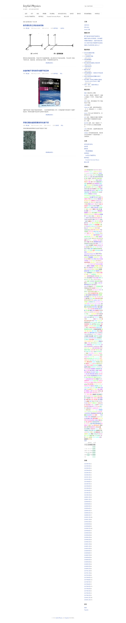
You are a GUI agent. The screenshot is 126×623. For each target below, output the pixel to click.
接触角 (94, 394)
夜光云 (96, 353)
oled (89, 260)
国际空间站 (87, 305)
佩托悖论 (93, 427)
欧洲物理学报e (94, 293)
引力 (92, 199)
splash (95, 351)
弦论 (97, 180)
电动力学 (93, 236)
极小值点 (94, 331)
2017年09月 (87, 577)
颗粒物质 (95, 391)
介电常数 (98, 367)
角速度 (91, 315)
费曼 (92, 207)
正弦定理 (99, 411)
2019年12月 (87, 517)
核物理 (86, 439)
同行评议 (94, 307)
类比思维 (99, 396)
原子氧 (94, 324)
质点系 (96, 221)
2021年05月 (87, 488)
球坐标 (86, 355)
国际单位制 (87, 236)
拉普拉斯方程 (89, 379)
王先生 (86, 133)
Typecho (86, 610)
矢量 (85, 170)
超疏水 (93, 190)
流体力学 (99, 218)
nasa (98, 406)
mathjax (95, 240)
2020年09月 (87, 501)
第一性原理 (87, 398)
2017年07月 (87, 582)
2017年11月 (87, 573)
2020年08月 (87, 504)
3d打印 (87, 423)
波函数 (100, 269)
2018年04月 (87, 562)
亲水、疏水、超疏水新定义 (91, 84)
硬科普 (79, 13)
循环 (90, 314)
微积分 (97, 428)
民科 (88, 432)
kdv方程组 (87, 428)
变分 (93, 221)
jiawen (85, 113)
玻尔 (88, 233)
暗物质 (100, 410)
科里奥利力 (90, 334)
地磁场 (99, 305)
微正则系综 (91, 291)
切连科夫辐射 (87, 238)
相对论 (89, 207)
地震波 (99, 391)
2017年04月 (87, 588)
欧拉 (85, 266)
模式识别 (92, 303)
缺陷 (96, 291)
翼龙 (91, 247)
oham (101, 235)
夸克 (89, 200)
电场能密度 (94, 375)
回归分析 (88, 410)
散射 (101, 355)
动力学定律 (96, 312)
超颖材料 (86, 380)
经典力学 (86, 312)
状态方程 (95, 380)
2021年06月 (87, 486)
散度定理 (97, 358)
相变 (97, 190)
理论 (97, 319)
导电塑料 (90, 257)
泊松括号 (88, 226)
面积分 (87, 363)
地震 (94, 235)
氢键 (87, 353)
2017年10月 (87, 575)
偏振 (87, 209)
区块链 (90, 406)
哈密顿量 (97, 224)
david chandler (94, 322)
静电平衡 (93, 230)
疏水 (91, 394)
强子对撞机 (98, 303)
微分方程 (98, 202)
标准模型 (94, 194)
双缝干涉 (97, 219)
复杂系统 (88, 404)
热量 (87, 274)
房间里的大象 (97, 242)
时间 (94, 379)
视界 (96, 415)
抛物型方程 (99, 430)
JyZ (85, 117)
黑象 (88, 242)
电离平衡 (90, 231)
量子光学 (86, 435)
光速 (99, 415)
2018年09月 (87, 550)
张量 (101, 432)
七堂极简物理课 (97, 329)
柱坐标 (90, 355)
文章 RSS (86, 25)
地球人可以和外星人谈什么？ (92, 45)
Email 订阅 (87, 29)
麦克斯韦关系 (97, 384)
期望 (97, 278)
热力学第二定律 (94, 370)
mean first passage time (89, 254)
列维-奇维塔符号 (88, 341)
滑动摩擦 (89, 278)
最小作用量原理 (96, 223)
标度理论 (97, 183)
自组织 (97, 404)
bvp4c (88, 175)
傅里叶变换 (89, 218)
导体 (89, 199)
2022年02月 (87, 475)
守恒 (87, 216)
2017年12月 (87, 571)
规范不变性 (87, 350)
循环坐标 (92, 332)
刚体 (89, 204)
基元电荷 (97, 360)
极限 (91, 317)
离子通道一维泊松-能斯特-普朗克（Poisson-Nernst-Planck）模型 (93, 80)
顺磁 (93, 298)
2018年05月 (87, 559)
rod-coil (86, 286)
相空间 (86, 194)
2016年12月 (87, 597)
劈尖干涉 (100, 418)
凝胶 (85, 240)
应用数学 (86, 339)
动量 (96, 387)
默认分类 (66, 16)
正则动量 (93, 350)
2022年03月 (87, 472)
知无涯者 (88, 187)
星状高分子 (95, 192)
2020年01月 (87, 515)
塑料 (92, 248)
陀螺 (85, 411)
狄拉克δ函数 (99, 264)
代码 (98, 240)
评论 (61, 73)
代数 (98, 307)
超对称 (100, 374)
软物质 (100, 295)
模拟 (89, 293)
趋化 (96, 283)
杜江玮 (86, 123)
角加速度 (95, 315)
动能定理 (96, 434)
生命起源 (93, 416)
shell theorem (95, 290)
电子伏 (94, 363)
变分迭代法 (100, 238)
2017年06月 (87, 584)
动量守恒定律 (94, 187)
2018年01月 (87, 568)
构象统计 (90, 286)
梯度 (88, 176)
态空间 (91, 312)
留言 (38, 13)
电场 (85, 175)
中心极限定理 (94, 408)
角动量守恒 (93, 197)
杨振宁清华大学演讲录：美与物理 (93, 38)
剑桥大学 (88, 351)
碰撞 (97, 236)
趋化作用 (97, 281)
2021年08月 (87, 481)
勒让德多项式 (98, 178)
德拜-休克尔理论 (96, 344)
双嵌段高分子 (90, 252)
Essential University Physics (54, 16)
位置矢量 (86, 315)
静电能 (95, 199)
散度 (90, 188)
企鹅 (85, 303)
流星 (87, 437)
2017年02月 (87, 593)
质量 (93, 219)
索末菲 (98, 235)
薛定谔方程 (92, 271)
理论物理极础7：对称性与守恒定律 (93, 73)
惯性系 (86, 420)
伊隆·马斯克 (94, 398)
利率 (97, 314)
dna (95, 296)
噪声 (90, 401)
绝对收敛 (97, 250)
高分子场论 (99, 247)
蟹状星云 (93, 262)
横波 (99, 420)
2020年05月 (87, 506)
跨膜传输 (90, 205)
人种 (91, 391)
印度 (98, 228)
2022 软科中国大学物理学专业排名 (93, 43)
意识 (89, 367)
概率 (100, 278)
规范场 (97, 350)
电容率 (97, 271)
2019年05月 (87, 533)
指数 (101, 307)
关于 (32, 13)
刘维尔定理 (94, 226)
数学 (99, 190)
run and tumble (90, 283)
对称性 (100, 173)
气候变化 (89, 411)
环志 (88, 303)
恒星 (93, 437)
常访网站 (52, 13)
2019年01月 (87, 542)
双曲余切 (91, 267)
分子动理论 (98, 435)
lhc (102, 303)
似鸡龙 (87, 247)
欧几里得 (90, 264)
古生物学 (91, 245)
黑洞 (99, 387)
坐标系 (101, 314)
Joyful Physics (32, 6)
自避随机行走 (91, 302)
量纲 (85, 427)
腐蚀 (90, 324)
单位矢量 (98, 427)
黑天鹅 (91, 242)
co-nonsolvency (96, 355)
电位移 (94, 272)
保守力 (89, 240)
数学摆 (87, 298)
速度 (95, 216)
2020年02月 (87, 513)
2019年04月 (87, 535)
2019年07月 (87, 528)
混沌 (90, 216)
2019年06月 (87, 530)
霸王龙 (94, 247)
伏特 (91, 363)
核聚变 (86, 434)
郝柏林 (96, 386)
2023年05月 (87, 466)
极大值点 (89, 331)
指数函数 (91, 353)
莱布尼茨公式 (96, 392)
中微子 (96, 410)
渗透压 (100, 180)
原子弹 (89, 427)
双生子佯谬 (90, 365)
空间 (96, 228)
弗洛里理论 (94, 211)
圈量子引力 (99, 379)
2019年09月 (87, 524)
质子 (85, 375)
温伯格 (91, 173)
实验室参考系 (95, 422)
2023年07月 (87, 464)
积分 (97, 185)
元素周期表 (87, 413)
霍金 (101, 233)
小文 (85, 129)
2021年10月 (87, 479)
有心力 (86, 228)
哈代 (97, 197)
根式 (91, 310)
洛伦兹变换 (91, 420)
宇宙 (101, 230)
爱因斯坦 (86, 171)
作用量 (90, 223)
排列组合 (99, 212)
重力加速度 (92, 288)
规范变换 (97, 348)
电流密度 (89, 415)
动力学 (90, 219)
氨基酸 (88, 418)
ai (84, 432)
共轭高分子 (96, 257)
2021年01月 (87, 495)
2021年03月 (87, 493)
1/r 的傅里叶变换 (88, 56)
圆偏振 (93, 266)
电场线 (98, 362)
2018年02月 (87, 566)
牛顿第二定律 (91, 178)
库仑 (93, 360)
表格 (96, 243)
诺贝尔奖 (95, 365)
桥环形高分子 (87, 284)
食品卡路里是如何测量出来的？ (92, 76)
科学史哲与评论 (62, 13)
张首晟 (86, 406)
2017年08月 (87, 579)
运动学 (100, 315)
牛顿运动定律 (92, 327)
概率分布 (90, 300)
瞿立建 (27, 28)
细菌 (87, 211)
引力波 (94, 185)
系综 (100, 428)
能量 (100, 221)
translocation (98, 252)
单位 (87, 327)
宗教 (98, 398)
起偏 (100, 266)
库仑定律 (89, 185)
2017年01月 (87, 595)
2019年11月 (87, 519)
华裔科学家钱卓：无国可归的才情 (93, 40)
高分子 (96, 204)
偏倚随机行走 (90, 183)
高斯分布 (96, 214)
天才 (94, 264)
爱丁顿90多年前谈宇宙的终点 (92, 36)
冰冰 (85, 101)
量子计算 (94, 406)
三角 (92, 216)
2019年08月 (87, 526)
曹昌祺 (100, 434)
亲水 (88, 394)
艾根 (91, 418)
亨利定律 (99, 320)
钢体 (89, 416)
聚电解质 (99, 226)
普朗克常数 (99, 327)
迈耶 (100, 437)
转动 (93, 415)
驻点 (92, 351)
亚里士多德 (96, 326)
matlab (87, 173)
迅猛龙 (95, 245)
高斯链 (86, 219)
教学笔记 (41, 16)
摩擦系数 (97, 276)
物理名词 (95, 248)
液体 (99, 322)
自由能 (100, 192)
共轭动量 (90, 336)
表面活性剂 (87, 322)
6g (92, 425)
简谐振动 (98, 286)
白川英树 (88, 259)
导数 (89, 182)
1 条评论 (62, 28)
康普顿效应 (97, 425)
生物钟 (101, 404)
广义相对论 (87, 235)
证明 (85, 207)
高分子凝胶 (96, 205)
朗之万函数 (95, 269)
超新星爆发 (87, 262)
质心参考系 (89, 422)
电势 (98, 188)
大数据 (99, 403)
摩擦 (101, 326)
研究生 (96, 374)
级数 (93, 250)
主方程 (87, 370)
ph (84, 353)
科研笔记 (97, 13)
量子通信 (92, 233)
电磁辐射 (98, 324)
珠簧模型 (86, 324)
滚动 (94, 430)
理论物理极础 (87, 13)
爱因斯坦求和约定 (89, 214)
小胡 (85, 105)
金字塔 (91, 380)
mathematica (87, 230)
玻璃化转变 (95, 295)
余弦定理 (94, 411)
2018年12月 (87, 544)
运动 (88, 317)
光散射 (100, 353)
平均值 (94, 278)
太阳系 (90, 437)
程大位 (89, 372)
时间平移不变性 (92, 338)
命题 (93, 260)
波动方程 (86, 271)
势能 (99, 187)
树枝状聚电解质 (96, 423)
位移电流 (93, 274)
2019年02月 (87, 539)
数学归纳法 (94, 343)
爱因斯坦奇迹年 (88, 329)
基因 (92, 235)
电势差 (97, 230)
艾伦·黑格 (93, 259)
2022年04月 (87, 470)
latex (91, 175)
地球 (95, 286)
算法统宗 (93, 372)
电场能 (89, 375)
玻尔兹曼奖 (89, 295)
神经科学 (93, 367)
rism (102, 322)
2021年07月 (87, 484)
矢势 (93, 348)
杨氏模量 (95, 418)
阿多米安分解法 (97, 170)
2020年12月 (87, 497)
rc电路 (87, 401)
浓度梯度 (92, 281)
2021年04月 (87, 490)
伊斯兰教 (88, 399)
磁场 (90, 348)
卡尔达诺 (97, 356)
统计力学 (91, 296)
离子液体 (93, 180)
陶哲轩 (86, 182)
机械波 (96, 420)
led (91, 260)
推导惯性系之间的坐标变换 (33, 25)
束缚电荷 (89, 272)
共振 (92, 404)
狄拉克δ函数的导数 (89, 53)
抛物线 (97, 310)
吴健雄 (95, 396)
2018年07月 (87, 555)
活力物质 (86, 296)
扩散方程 (96, 317)
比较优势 (96, 207)
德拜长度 (86, 348)
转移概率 (93, 368)
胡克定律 (89, 269)
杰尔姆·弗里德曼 (90, 374)
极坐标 (98, 216)
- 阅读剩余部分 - (49, 63)
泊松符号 (95, 341)
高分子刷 (95, 175)
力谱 (87, 267)
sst (86, 176)
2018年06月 (87, 557)
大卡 (90, 274)
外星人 (91, 432)
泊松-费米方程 (92, 202)
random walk (96, 300)
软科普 (72, 13)
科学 (101, 205)
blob (85, 365)
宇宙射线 (97, 233)
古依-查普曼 (94, 399)
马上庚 (87, 250)
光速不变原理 (99, 262)
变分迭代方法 (89, 396)
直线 (93, 310)
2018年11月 (87, 546)
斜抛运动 (98, 200)
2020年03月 (87, 510)
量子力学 (93, 182)
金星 (89, 434)
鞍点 (98, 331)
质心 (92, 279)
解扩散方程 (87, 69)
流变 (85, 387)
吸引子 (90, 403)
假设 (94, 319)
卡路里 (98, 272)
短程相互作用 (99, 302)
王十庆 (100, 386)
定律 (91, 250)
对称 (100, 341)
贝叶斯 (86, 264)
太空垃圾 (90, 326)
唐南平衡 (89, 344)
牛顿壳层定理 (87, 66)
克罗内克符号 (98, 339)
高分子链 (96, 267)
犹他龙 (99, 245)
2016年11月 (87, 600)
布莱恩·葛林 (89, 392)
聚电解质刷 (90, 170)
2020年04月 (87, 508)
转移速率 (98, 368)
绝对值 (96, 308)
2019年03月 (87, 537)
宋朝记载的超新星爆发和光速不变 (36, 122)
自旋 (100, 204)
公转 (88, 387)
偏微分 (90, 221)
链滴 (90, 211)
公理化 (89, 343)
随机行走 (95, 173)
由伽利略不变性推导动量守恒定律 (36, 70)
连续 (85, 317)
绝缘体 (94, 362)
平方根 (87, 310)
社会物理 (89, 389)
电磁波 (100, 236)
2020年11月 (87, 499)
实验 (100, 319)
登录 (85, 607)
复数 (93, 209)
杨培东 (92, 386)
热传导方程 (90, 319)
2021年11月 (87, 477)
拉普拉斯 (93, 314)
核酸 (101, 416)
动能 (88, 332)
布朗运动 (97, 432)
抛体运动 (94, 238)
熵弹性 (97, 288)
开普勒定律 (91, 228)
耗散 (89, 279)
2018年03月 (87, 564)
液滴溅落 (99, 351)
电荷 (90, 360)
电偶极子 (94, 188)
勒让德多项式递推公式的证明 (92, 63)
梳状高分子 (99, 363)
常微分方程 (87, 180)
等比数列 (99, 296)
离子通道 (94, 389)
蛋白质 (98, 416)
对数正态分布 (97, 377)
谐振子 (90, 425)
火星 (91, 423)
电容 (90, 192)
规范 (101, 348)
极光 (96, 305)
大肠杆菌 (99, 283)
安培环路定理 (90, 276)
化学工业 (92, 387)
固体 (100, 290)
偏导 (97, 372)
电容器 (99, 199)
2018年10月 (87, 548)
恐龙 (87, 245)
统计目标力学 (89, 377)
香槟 (93, 320)
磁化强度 (97, 298)
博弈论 (99, 260)
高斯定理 (98, 182)
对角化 (95, 382)
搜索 (102, 6)
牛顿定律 (92, 428)
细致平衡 (95, 231)
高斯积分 (93, 200)
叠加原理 (89, 362)
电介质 (98, 209)
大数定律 (88, 408)
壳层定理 (89, 290)
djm (92, 240)
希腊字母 (86, 356)
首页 (26, 13)
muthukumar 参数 (97, 346)
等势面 (86, 231)
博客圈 (44, 13)
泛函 (94, 334)
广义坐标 (98, 334)
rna (85, 418)
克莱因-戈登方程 (88, 430)
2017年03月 (87, 591)
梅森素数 (99, 382)
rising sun (86, 107)
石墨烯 (97, 437)
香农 (92, 434)
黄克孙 (90, 212)
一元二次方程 (90, 308)
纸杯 (85, 93)
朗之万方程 (95, 401)
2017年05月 (87, 586)
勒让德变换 (91, 384)
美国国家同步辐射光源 (93, 242)
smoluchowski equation (95, 255)
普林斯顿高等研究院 (96, 413)
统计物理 (94, 212)
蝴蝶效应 (94, 403)
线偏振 (96, 266)
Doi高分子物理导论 (30, 16)
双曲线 (101, 310)
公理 (96, 260)
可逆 (87, 314)
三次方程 (91, 356)
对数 (85, 308)
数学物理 (91, 339)
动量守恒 (95, 336)
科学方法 (94, 218)
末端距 (90, 209)
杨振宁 (93, 204)
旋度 (100, 197)
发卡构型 (99, 284)
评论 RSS (86, 27)
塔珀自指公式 (90, 358)
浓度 (88, 281)
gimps (85, 384)
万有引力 (95, 171)
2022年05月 (87, 468)
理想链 (90, 194)
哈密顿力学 (91, 224)
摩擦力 (91, 171)
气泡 (96, 320)
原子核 (90, 439)
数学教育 (94, 284)
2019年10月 (87, 521)
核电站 (92, 305)
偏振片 (89, 266)
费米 (101, 425)
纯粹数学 (99, 338)
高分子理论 (87, 248)
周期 (91, 298)
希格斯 (93, 410)
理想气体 (91, 435)
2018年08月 (87, 553)
